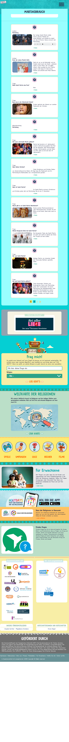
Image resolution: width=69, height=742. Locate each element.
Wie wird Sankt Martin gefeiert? (21, 281)
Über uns (19, 655)
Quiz (34, 456)
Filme (62, 456)
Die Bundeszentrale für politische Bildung (45, 646)
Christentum (34, 27)
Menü (61, 4)
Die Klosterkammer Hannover (21, 648)
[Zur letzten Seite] (40, 301)
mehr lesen (40, 486)
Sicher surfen (61, 655)
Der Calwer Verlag (49, 648)
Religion (9, 372)
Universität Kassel (56, 644)
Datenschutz (11, 655)
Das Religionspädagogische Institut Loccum (24, 649)
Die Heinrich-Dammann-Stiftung (23, 646)
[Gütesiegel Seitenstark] (44, 573)
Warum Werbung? (34, 315)
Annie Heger (52, 629)
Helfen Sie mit (51, 655)
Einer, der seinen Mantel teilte (20, 60)
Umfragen (21, 456)
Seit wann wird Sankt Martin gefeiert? (23, 142)
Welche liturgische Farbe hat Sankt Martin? (24, 231)
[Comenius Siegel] (59, 572)
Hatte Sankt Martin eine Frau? (20, 85)
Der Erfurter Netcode (49, 651)
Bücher (48, 456)
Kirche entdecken (42, 527)
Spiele (7, 456)
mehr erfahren (41, 518)
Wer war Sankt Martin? (18, 256)
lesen (35, 48)
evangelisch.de (19, 659)
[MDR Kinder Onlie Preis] (49, 591)
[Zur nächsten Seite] (37, 301)
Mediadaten (31, 655)
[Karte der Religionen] (34, 417)
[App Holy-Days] (34, 498)
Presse (25, 655)
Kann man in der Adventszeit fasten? (22, 102)
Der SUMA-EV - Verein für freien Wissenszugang (27, 651)
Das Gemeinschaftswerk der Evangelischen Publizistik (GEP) (19, 643)
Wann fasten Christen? (18, 167)
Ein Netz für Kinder (37, 648)
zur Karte (34, 433)
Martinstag (15, 33)
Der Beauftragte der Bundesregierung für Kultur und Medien (32, 644)
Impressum (3, 655)
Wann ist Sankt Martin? (19, 187)
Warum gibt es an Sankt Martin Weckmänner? (25, 205)
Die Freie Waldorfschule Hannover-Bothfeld (50, 649)
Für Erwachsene (41, 655)
